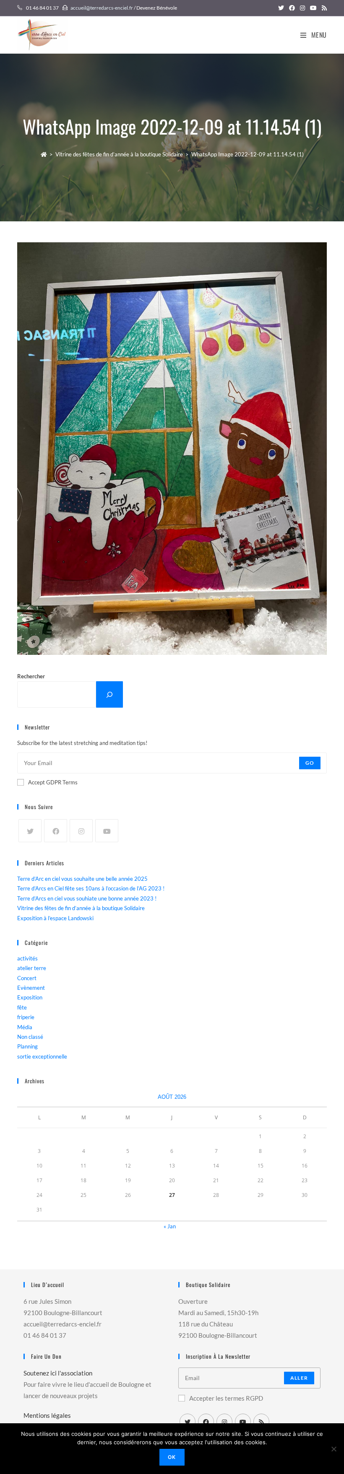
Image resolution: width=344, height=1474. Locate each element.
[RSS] (261, 1422)
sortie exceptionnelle (42, 1056)
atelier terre (31, 968)
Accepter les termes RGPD (226, 1398)
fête (22, 1007)
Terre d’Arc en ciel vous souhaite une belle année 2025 (82, 878)
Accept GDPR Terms (53, 782)
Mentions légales (47, 1415)
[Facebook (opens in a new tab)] (292, 8)
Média (24, 1027)
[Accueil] (44, 154)
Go (309, 763)
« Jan (170, 1226)
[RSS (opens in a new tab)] (323, 8)
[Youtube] (106, 830)
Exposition (29, 997)
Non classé (30, 1036)
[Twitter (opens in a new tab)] (281, 8)
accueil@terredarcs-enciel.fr (101, 8)
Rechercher (31, 676)
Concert (26, 978)
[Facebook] (55, 830)
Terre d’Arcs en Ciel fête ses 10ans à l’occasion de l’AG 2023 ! (90, 888)
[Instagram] (81, 830)
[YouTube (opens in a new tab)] (313, 8)
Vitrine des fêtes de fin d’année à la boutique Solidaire (81, 908)
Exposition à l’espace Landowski (55, 918)
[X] (30, 830)
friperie (25, 1017)
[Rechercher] (109, 694)
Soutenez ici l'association (57, 1373)
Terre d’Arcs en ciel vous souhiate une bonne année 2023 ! (86, 898)
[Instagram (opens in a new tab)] (302, 8)
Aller (299, 1378)
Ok (172, 1457)
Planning (27, 1046)
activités (27, 958)
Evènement (31, 987)
